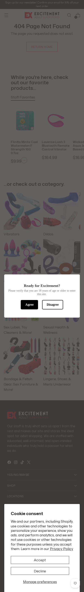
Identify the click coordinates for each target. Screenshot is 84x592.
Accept (40, 559)
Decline (40, 570)
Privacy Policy (61, 548)
